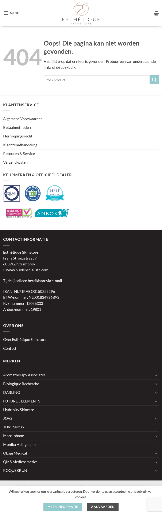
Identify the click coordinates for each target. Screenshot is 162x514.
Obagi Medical (15, 453)
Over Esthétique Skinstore (24, 339)
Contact (9, 348)
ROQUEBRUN (15, 470)
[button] (11, 13)
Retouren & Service (19, 153)
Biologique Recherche (21, 384)
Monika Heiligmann (19, 444)
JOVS (7, 418)
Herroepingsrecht (17, 136)
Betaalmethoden (17, 127)
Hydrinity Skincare (18, 410)
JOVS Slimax (13, 427)
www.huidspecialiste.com (27, 270)
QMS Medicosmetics (20, 462)
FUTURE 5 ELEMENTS (21, 401)
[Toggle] (156, 375)
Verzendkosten (15, 162)
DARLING (11, 392)
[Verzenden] (154, 79)
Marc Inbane (13, 435)
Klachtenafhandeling (20, 145)
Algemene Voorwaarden (23, 119)
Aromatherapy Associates (24, 375)
